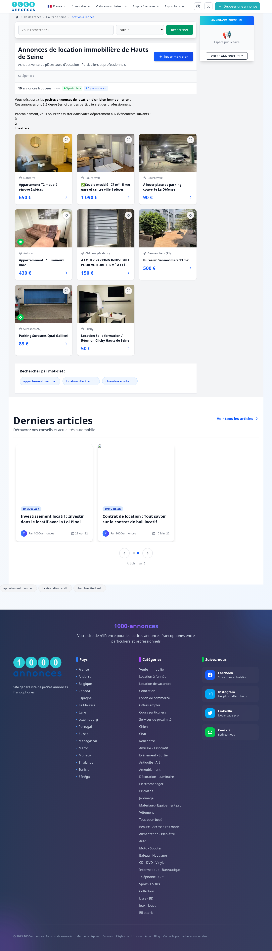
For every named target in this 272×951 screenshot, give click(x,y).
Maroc (83, 748)
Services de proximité (155, 719)
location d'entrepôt (80, 381)
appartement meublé (39, 381)
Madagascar (88, 741)
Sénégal (85, 777)
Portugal (85, 726)
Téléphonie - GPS (151, 877)
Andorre (85, 676)
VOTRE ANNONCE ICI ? (227, 56)
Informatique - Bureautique (160, 870)
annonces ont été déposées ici (44, 104)
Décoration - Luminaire (156, 777)
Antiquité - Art (149, 762)
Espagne (85, 698)
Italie (82, 712)
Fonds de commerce (154, 698)
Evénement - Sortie (153, 755)
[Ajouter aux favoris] (66, 139)
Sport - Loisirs (149, 884)
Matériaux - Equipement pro (160, 805)
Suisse (83, 734)
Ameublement (149, 769)
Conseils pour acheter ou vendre (185, 936)
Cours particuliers (152, 712)
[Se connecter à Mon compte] (198, 6)
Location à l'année (152, 676)
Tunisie (84, 769)
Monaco (85, 755)
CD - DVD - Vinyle (151, 862)
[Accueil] (17, 17)
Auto (142, 841)
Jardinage (146, 798)
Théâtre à (22, 128)
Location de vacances (155, 684)
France (57, 6)
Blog (157, 936)
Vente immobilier (152, 669)
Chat (142, 734)
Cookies (108, 936)
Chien (143, 726)
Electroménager (151, 784)
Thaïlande (86, 762)
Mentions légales (87, 936)
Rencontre (147, 741)
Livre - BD (146, 898)
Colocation (147, 691)
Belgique (85, 684)
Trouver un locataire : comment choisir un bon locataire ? (134, 519)
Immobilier (31, 508)
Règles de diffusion (129, 936)
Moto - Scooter (150, 848)
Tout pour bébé (150, 819)
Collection (146, 891)
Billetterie (146, 912)
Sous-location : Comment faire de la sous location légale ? (217, 519)
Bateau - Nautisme (153, 855)
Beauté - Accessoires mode (159, 827)
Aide (148, 936)
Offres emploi (149, 705)
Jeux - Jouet (147, 905)
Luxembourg (88, 719)
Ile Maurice (87, 705)
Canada (84, 691)
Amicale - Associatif (153, 748)
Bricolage (146, 791)
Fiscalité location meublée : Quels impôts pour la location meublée (54, 519)
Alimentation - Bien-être (157, 834)
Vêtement (146, 812)
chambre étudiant (119, 381)
